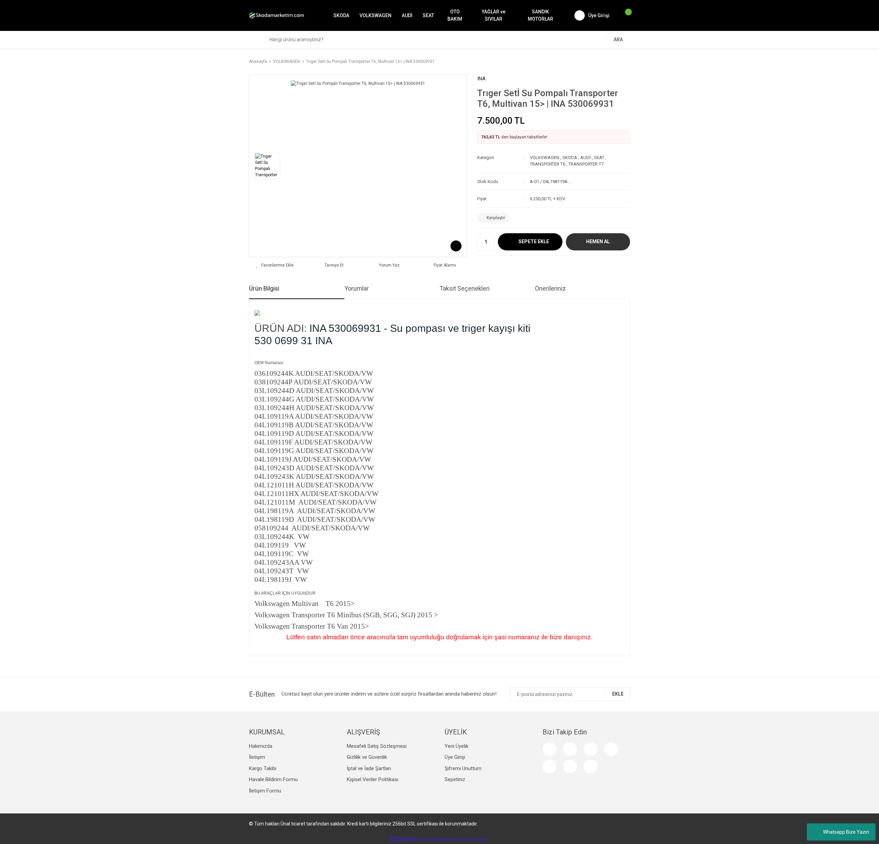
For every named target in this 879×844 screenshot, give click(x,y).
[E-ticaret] (439, 839)
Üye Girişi (455, 757)
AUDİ (585, 157)
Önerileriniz (550, 288)
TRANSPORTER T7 (586, 164)
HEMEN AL (598, 241)
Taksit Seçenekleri (465, 288)
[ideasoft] (403, 839)
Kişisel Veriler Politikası (372, 779)
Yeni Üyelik (456, 746)
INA (481, 79)
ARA (618, 39)
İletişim (257, 757)
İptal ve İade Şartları (369, 768)
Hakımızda (260, 746)
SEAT (599, 157)
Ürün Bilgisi (264, 288)
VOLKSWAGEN (544, 157)
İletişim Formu (265, 791)
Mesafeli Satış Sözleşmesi (377, 746)
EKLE (618, 694)
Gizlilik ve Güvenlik (367, 757)
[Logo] (276, 15)
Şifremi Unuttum (463, 768)
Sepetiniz (455, 779)
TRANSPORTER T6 (547, 164)
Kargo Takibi (262, 768)
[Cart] (625, 15)
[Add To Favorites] (275, 265)
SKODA (569, 157)
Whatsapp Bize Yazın (846, 832)
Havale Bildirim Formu (273, 779)
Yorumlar (356, 288)
